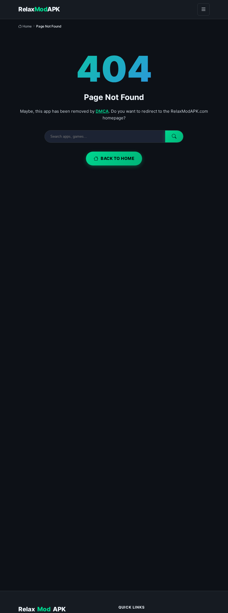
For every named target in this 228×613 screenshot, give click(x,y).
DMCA (102, 111)
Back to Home (117, 158)
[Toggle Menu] (203, 9)
